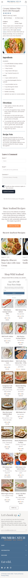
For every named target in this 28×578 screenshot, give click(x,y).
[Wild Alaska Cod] (21, 404)
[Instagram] (10, 567)
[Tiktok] (4, 567)
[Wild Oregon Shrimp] (7, 485)
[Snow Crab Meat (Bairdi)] (21, 485)
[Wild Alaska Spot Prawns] (7, 459)
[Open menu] (3, 2)
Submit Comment (8, 191)
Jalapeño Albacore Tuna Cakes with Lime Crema (10, 263)
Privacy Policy (5, 575)
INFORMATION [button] (5, 550)
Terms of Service (18, 573)
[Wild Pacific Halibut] (7, 328)
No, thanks (14, 297)
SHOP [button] (2, 545)
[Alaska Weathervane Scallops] (21, 432)
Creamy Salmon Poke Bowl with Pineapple (11, 9)
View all (14, 507)
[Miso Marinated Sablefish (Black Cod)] (7, 404)
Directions (7, 102)
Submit (14, 293)
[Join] (25, 530)
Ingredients (7, 57)
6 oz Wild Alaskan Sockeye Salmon (14, 63)
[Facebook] (2, 567)
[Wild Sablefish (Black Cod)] (7, 353)
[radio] (4, 13)
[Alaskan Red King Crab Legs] (21, 378)
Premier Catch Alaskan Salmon (13, 142)
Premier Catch (6, 573)
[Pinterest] (7, 567)
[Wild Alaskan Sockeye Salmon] (21, 328)
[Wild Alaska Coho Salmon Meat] (21, 459)
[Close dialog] (26, 280)
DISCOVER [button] (4, 555)
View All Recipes (14, 226)
